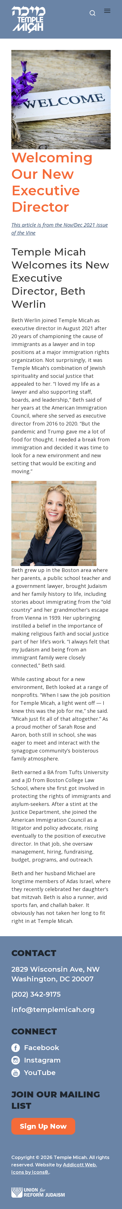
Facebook (41, 1048)
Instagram (42, 1060)
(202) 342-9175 (36, 994)
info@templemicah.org (53, 1009)
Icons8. (40, 1172)
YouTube (40, 1072)
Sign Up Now (43, 1126)
